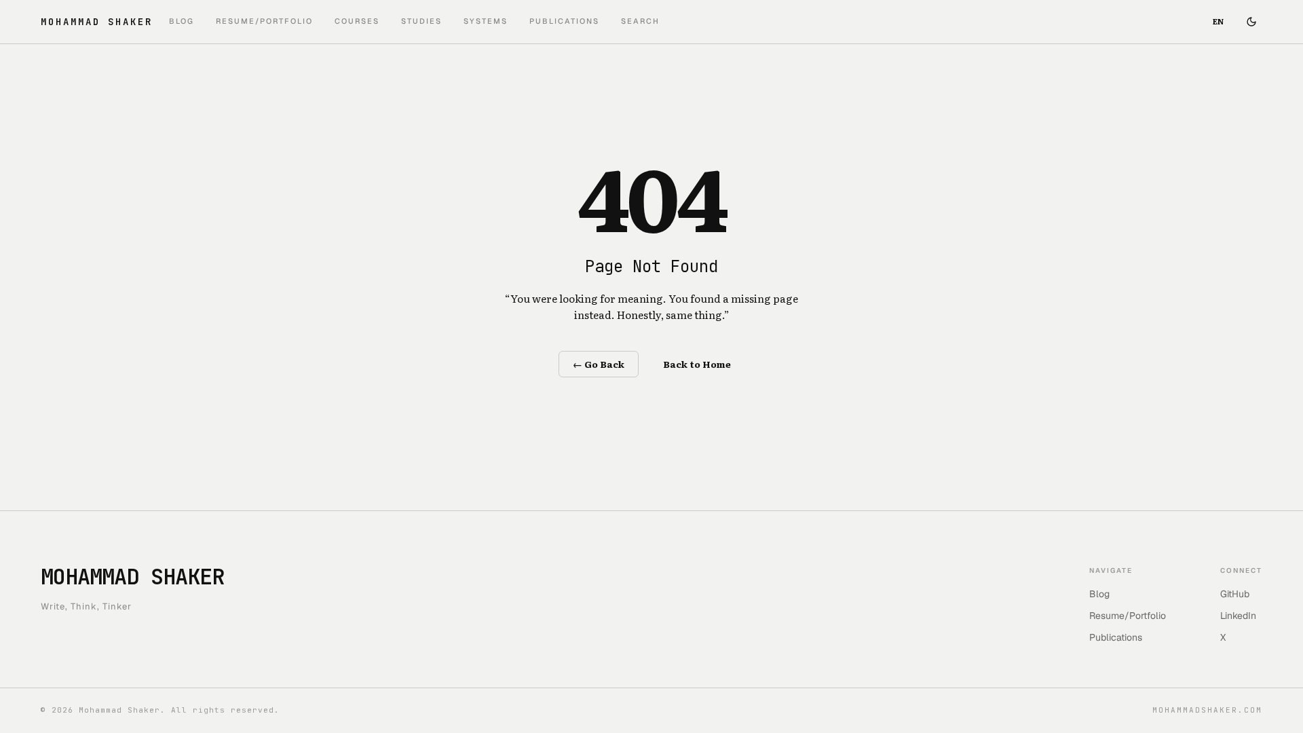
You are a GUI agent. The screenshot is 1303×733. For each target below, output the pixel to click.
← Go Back (598, 364)
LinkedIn (1238, 615)
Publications (564, 21)
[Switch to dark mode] (1251, 22)
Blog (181, 21)
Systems (486, 21)
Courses (357, 21)
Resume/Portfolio (264, 21)
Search (640, 21)
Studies (421, 21)
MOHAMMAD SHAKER (97, 22)
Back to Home (697, 364)
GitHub (1234, 594)
